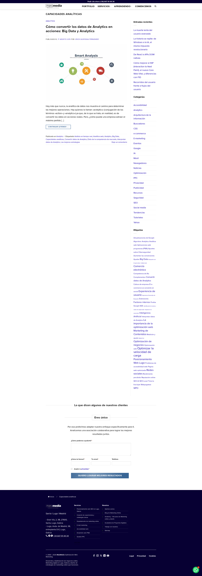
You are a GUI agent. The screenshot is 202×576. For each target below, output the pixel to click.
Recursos (138, 192)
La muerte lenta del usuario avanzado (143, 31)
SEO (136, 202)
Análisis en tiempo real (83, 136)
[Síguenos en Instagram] (97, 555)
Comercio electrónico (140, 268)
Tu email (95, 459)
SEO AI (136, 381)
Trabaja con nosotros (111, 527)
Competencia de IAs (141, 273)
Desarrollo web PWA (83, 533)
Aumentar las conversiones (144, 255)
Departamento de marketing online (88, 521)
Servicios (104, 6)
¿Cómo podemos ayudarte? (81, 440)
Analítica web (98, 136)
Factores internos (142, 302)
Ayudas (136, 259)
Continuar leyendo (58, 127)
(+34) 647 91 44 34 (107, 1)
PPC (136, 178)
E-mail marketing (82, 525)
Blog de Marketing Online (113, 513)
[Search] (155, 6)
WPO (136, 388)
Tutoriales (138, 217)
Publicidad (139, 187)
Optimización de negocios (143, 343)
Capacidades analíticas (55, 139)
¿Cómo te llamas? (78, 459)
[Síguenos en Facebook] (94, 555)
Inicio (52, 496)
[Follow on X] (101, 555)
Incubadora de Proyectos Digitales (115, 523)
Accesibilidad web (82, 529)
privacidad (85, 469)
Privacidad (139, 183)
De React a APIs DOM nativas (144, 56)
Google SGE (138, 305)
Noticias (137, 168)
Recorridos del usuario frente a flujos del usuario (144, 86)
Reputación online (148, 377)
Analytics (50, 21)
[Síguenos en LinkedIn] (104, 555)
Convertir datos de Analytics (76, 139)
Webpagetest (146, 384)
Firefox (153, 302)
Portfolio (88, 6)
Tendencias (139, 212)
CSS (136, 128)
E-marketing (139, 138)
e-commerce (140, 133)
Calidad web (144, 263)
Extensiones (143, 298)
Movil (136, 158)
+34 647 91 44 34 (61, 535)
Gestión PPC (81, 537)
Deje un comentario (119, 142)
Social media (140, 207)
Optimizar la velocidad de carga (144, 352)
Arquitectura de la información (142, 116)
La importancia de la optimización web (143, 323)
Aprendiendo (122, 6)
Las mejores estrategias (70, 142)
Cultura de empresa (141, 284)
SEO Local (144, 381)
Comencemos (143, 6)
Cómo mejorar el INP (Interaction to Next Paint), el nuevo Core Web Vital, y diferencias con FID (145, 70)
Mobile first (141, 338)
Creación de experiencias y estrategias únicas (85, 516)
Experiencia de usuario (144, 293)
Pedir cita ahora (94, 1)
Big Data (115, 136)
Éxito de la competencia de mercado (102, 139)
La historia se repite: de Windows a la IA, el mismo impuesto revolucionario (145, 44)
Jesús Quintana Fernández (87, 39)
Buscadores (139, 123)
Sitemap (107, 530)
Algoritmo (137, 241)
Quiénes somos (109, 509)
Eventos (137, 143)
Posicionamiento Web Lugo (143, 361)
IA (135, 153)
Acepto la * (82, 469)
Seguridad (139, 197)
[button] (196, 570)
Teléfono (115, 459)
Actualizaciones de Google (144, 237)
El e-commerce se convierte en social (144, 288)
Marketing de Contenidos (141, 332)
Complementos (139, 277)
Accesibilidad (140, 105)
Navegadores (140, 163)
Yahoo (137, 222)
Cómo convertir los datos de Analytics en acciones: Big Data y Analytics (79, 29)
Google (137, 148)
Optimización (140, 173)
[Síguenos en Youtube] (108, 555)
